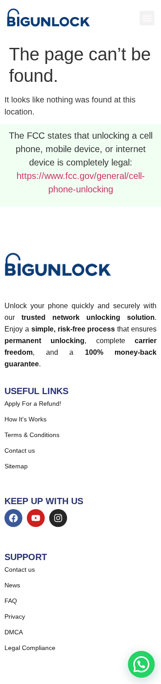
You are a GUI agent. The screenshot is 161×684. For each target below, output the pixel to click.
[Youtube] (36, 518)
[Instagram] (58, 518)
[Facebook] (13, 518)
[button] (147, 18)
